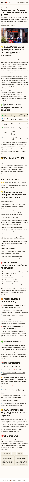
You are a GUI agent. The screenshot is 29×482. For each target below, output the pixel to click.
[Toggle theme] (9, 2)
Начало (3, 8)
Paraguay (20, 453)
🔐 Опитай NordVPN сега (9, 182)
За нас (14, 480)
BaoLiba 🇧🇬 (4, 2)
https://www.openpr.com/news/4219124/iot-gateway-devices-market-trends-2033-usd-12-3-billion (13, 390)
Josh (14, 453)
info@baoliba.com (16, 429)
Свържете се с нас (21, 480)
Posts (7, 8)
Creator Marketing (6, 453)
